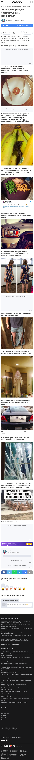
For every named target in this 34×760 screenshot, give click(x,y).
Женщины (22, 6)
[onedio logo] (16, 740)
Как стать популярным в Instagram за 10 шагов (13, 678)
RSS (2, 719)
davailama (15, 20)
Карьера (3, 717)
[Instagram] (2, 728)
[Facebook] (6, 728)
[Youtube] (13, 728)
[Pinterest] (16, 728)
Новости (3, 6)
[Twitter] (9, 728)
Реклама (3, 715)
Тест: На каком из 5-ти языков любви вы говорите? (14, 651)
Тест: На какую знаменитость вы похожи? (12, 661)
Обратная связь (5, 713)
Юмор (27, 6)
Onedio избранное (12, 6)
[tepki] (3, 589)
